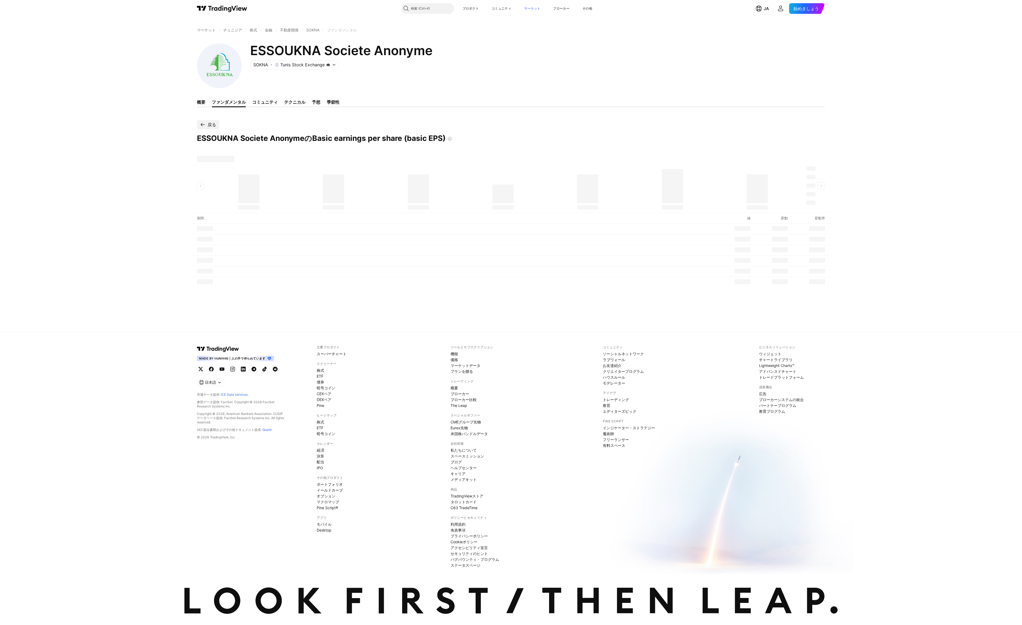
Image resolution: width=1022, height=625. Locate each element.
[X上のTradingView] (200, 369)
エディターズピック (619, 411)
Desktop (324, 530)
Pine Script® (327, 507)
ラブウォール (614, 359)
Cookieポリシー (464, 542)
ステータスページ (465, 565)
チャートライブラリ (776, 359)
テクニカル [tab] (295, 102)
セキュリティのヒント (469, 553)
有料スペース (614, 445)
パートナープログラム (777, 405)
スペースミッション (467, 456)
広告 (763, 393)
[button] (482, 8)
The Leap (459, 405)
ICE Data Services (234, 395)
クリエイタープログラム (623, 371)
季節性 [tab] (333, 102)
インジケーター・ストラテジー (629, 428)
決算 (320, 456)
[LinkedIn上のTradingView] (243, 369)
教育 (606, 405)
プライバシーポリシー (469, 536)
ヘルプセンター (464, 467)
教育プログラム (772, 411)
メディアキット (464, 479)
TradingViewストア (467, 496)
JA (766, 8)
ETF (320, 376)
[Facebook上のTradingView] (211, 369)
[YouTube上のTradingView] (222, 369)
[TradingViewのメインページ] (222, 8)
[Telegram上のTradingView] (254, 369)
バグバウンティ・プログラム (475, 559)
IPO (320, 467)
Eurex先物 (459, 428)
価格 (454, 359)
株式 (320, 370)
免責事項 (458, 530)
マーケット (532, 8)
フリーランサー (616, 439)
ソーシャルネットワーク (623, 354)
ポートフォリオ (330, 484)
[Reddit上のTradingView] (275, 369)
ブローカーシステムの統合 (781, 399)
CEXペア (324, 393)
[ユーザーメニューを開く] (780, 8)
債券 (320, 382)
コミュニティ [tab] (265, 102)
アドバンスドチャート (777, 371)
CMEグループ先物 (466, 422)
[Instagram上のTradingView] (232, 369)
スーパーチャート (332, 354)
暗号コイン (326, 388)
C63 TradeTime (464, 507)
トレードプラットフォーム (781, 377)
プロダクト (471, 8)
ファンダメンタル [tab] (229, 102)
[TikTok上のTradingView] (264, 369)
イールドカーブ (330, 490)
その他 (587, 8)
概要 (454, 388)
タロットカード (464, 502)
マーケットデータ (465, 365)
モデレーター (614, 383)
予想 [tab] (316, 102)
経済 (320, 450)
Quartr (267, 430)
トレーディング (616, 399)
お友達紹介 (612, 365)
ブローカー (561, 8)
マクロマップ (328, 502)
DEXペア (324, 399)
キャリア (458, 473)
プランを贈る (462, 371)
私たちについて (464, 450)
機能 (454, 354)
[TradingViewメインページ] (218, 349)
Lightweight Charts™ (776, 365)
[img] (328, 64)
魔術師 (608, 433)
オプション (326, 496)
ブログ (456, 462)
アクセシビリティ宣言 (469, 547)
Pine (320, 405)
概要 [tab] (201, 102)
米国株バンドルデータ (469, 433)
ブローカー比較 (464, 399)
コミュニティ (501, 8)
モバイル (324, 524)
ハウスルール (614, 377)
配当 (320, 462)
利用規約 (458, 524)
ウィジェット (770, 354)
